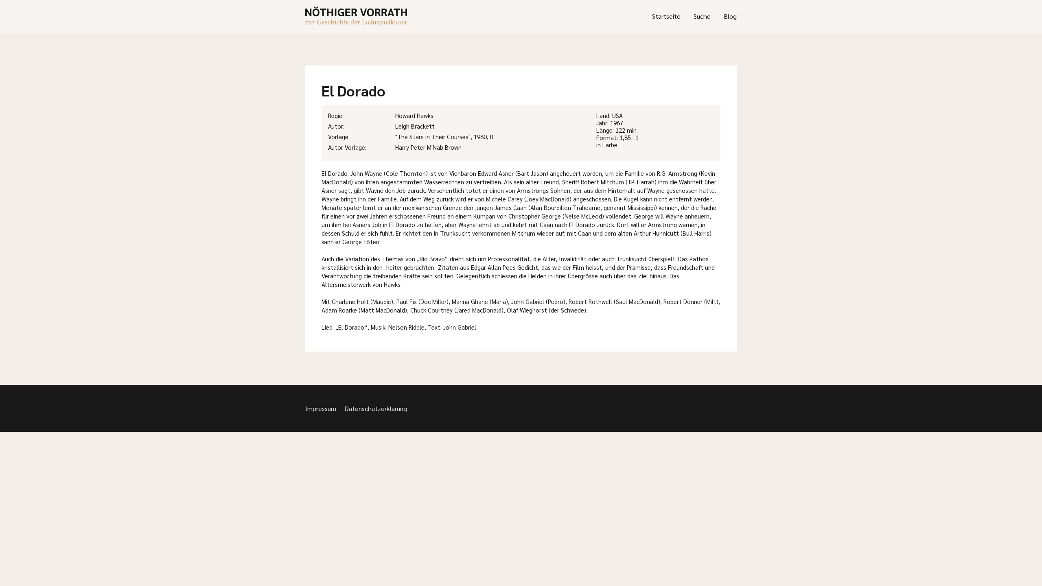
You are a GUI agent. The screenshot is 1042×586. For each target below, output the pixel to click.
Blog (730, 16)
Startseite (666, 16)
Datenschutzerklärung (375, 408)
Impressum (320, 408)
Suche (702, 16)
